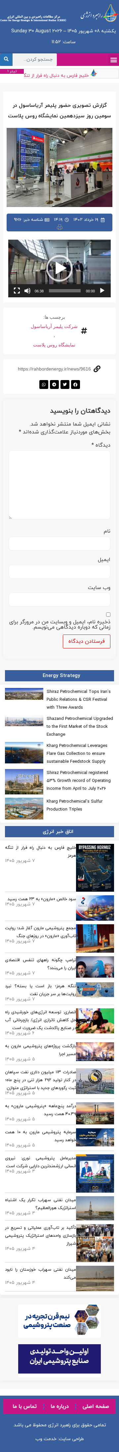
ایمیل (104, 559)
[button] (113, 59)
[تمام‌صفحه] (17, 290)
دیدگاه (101, 445)
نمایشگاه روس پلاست (54, 344)
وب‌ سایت (99, 587)
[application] (59, 268)
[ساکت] (27, 290)
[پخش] (102, 290)
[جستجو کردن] (6, 59)
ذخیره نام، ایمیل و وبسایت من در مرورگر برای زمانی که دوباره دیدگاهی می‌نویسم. (59, 624)
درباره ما (60, 1406)
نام (107, 531)
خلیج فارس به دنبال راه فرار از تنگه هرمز (53, 76)
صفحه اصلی (96, 1406)
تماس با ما (25, 1406)
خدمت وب (46, 1439)
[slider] (65, 290)
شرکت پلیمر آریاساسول (54, 326)
